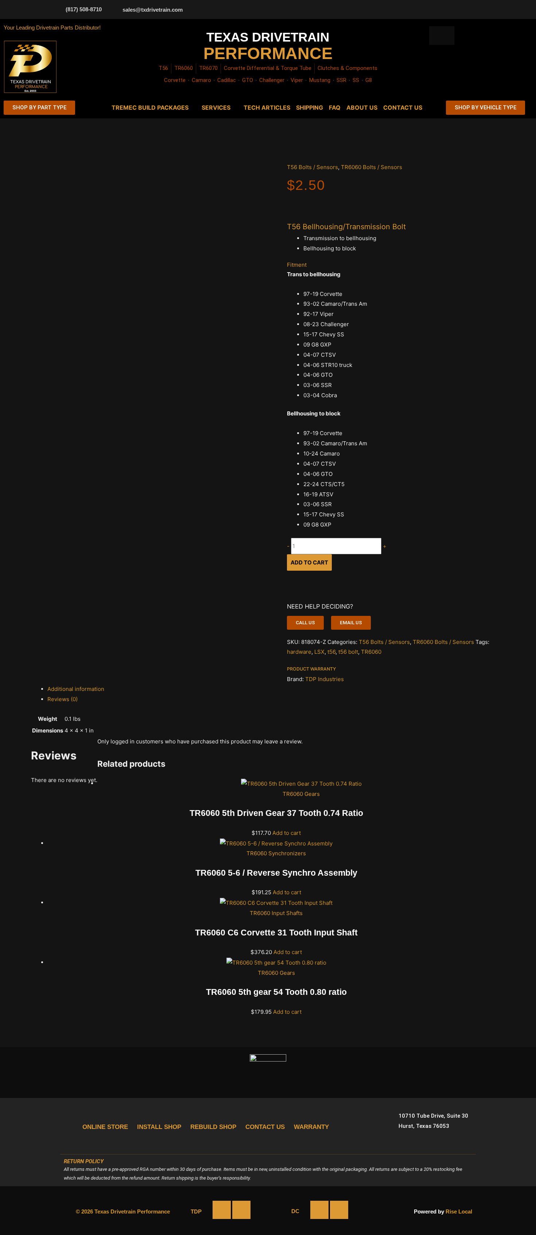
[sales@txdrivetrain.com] (113, 9)
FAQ (335, 107)
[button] (305, 623)
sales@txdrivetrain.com (153, 10)
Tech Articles (267, 107)
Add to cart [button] (286, 832)
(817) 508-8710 (84, 9)
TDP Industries (324, 679)
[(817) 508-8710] (56, 9)
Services (216, 107)
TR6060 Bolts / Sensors (371, 167)
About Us (361, 107)
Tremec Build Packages (150, 107)
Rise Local (459, 1211)
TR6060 (371, 651)
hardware (299, 651)
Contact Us (402, 107)
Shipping (309, 107)
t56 (331, 651)
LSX (319, 651)
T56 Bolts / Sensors (312, 167)
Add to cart (309, 562)
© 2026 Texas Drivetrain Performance (123, 1211)
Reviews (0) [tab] (62, 699)
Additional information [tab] (75, 688)
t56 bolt (348, 651)
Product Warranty (311, 669)
